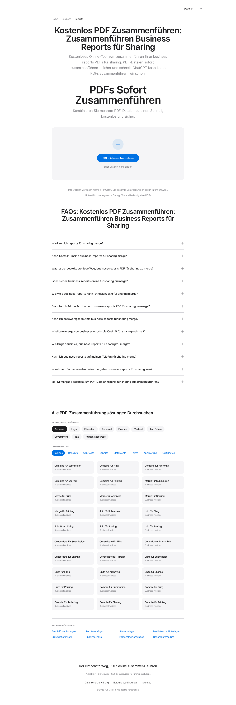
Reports (104, 452)
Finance (122, 429)
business (66, 18)
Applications (150, 452)
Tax (77, 436)
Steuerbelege (126, 631)
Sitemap (146, 682)
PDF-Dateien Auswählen (118, 158)
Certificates (168, 452)
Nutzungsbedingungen (125, 682)
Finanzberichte (94, 636)
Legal (74, 429)
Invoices (58, 452)
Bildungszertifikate (62, 636)
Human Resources (96, 436)
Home (55, 18)
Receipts (73, 452)
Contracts (88, 452)
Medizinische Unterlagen (166, 631)
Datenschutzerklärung (97, 682)
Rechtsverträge (94, 631)
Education (89, 429)
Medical (138, 429)
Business (59, 429)
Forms (134, 452)
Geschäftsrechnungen (64, 631)
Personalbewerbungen (131, 636)
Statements (120, 452)
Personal (106, 429)
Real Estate (155, 429)
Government (61, 436)
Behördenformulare (163, 636)
